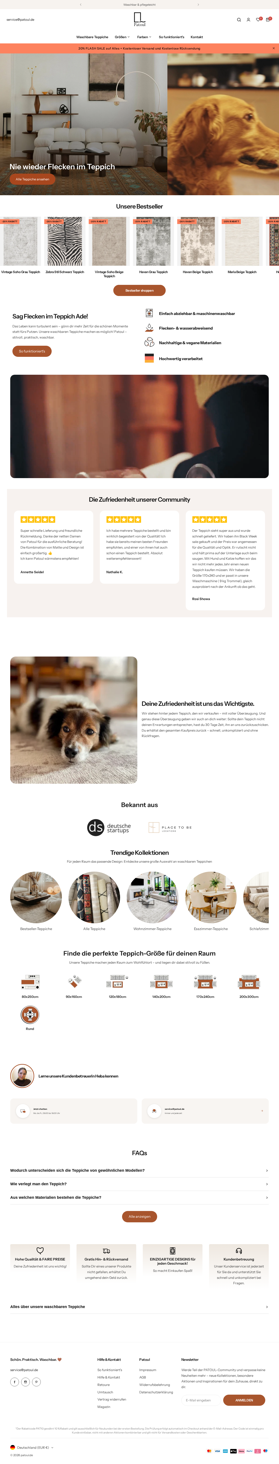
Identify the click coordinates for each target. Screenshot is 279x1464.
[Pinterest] (36, 1382)
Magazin (103, 1407)
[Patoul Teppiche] (139, 19)
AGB (142, 1377)
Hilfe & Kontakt (108, 1377)
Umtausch (105, 1392)
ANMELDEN (244, 1400)
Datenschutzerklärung (156, 1392)
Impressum (147, 1370)
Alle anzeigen (140, 1216)
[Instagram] (25, 1382)
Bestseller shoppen (140, 290)
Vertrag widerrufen (111, 1399)
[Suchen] (239, 19)
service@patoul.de (24, 1370)
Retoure (103, 1385)
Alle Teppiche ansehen (32, 179)
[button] (80, 4)
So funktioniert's (32, 351)
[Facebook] (14, 1382)
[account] (248, 19)
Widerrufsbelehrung (154, 1385)
